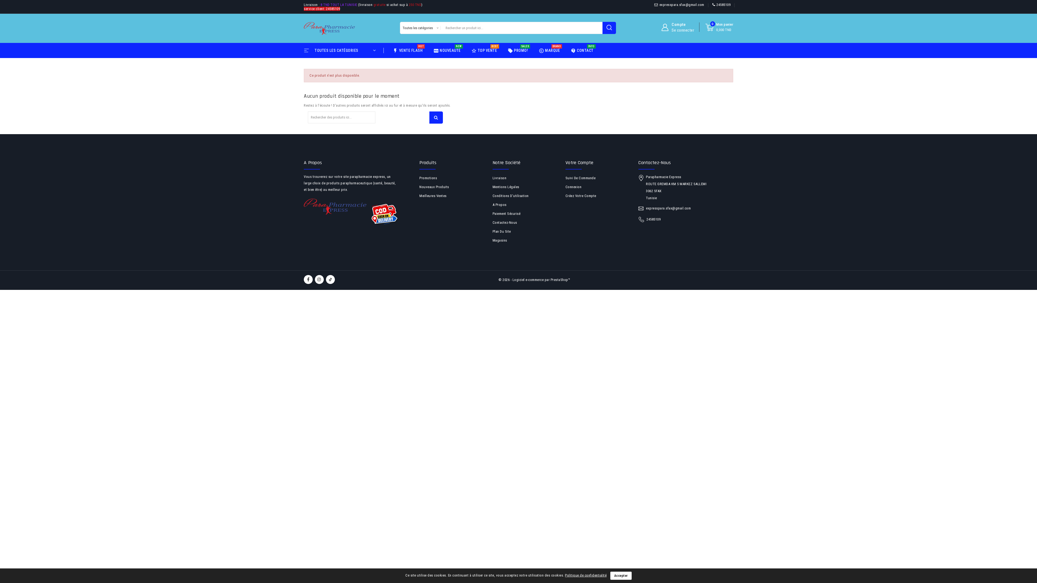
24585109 (723, 5)
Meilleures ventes (433, 196)
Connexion (573, 187)
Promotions (428, 178)
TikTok (330, 279)
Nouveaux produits (434, 187)
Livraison (500, 178)
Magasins (500, 240)
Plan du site (502, 231)
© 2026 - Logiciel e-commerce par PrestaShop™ (534, 280)
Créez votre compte (580, 196)
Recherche (436, 117)
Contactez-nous (505, 223)
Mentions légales (506, 187)
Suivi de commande (580, 178)
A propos (500, 205)
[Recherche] (609, 28)
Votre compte (579, 163)
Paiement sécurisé (507, 214)
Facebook (309, 279)
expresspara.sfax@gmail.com (681, 5)
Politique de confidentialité (586, 575)
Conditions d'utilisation (511, 196)
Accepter (621, 576)
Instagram (320, 279)
